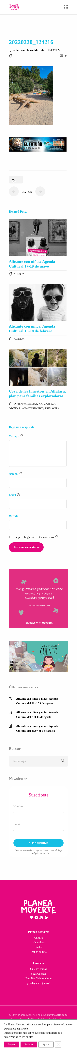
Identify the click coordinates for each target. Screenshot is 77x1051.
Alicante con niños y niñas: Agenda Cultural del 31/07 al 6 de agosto (37, 728)
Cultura (38, 937)
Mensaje (14, 436)
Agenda (19, 273)
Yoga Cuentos (38, 973)
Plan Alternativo (31, 408)
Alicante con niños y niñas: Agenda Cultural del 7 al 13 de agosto (37, 715)
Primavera (52, 408)
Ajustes (46, 1044)
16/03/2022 (54, 50)
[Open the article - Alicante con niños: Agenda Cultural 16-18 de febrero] (38, 302)
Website (13, 516)
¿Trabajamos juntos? (38, 983)
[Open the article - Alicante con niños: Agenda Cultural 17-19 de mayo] (38, 237)
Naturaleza (47, 403)
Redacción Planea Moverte (28, 50)
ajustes (29, 1036)
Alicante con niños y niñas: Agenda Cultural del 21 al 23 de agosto (37, 701)
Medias (32, 403)
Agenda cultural (38, 951)
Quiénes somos (38, 969)
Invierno (20, 403)
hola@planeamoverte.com (52, 1014)
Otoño (13, 408)
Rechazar (28, 1044)
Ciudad (38, 947)
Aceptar (11, 1044)
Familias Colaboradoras (38, 978)
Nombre (14, 473)
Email (12, 495)
